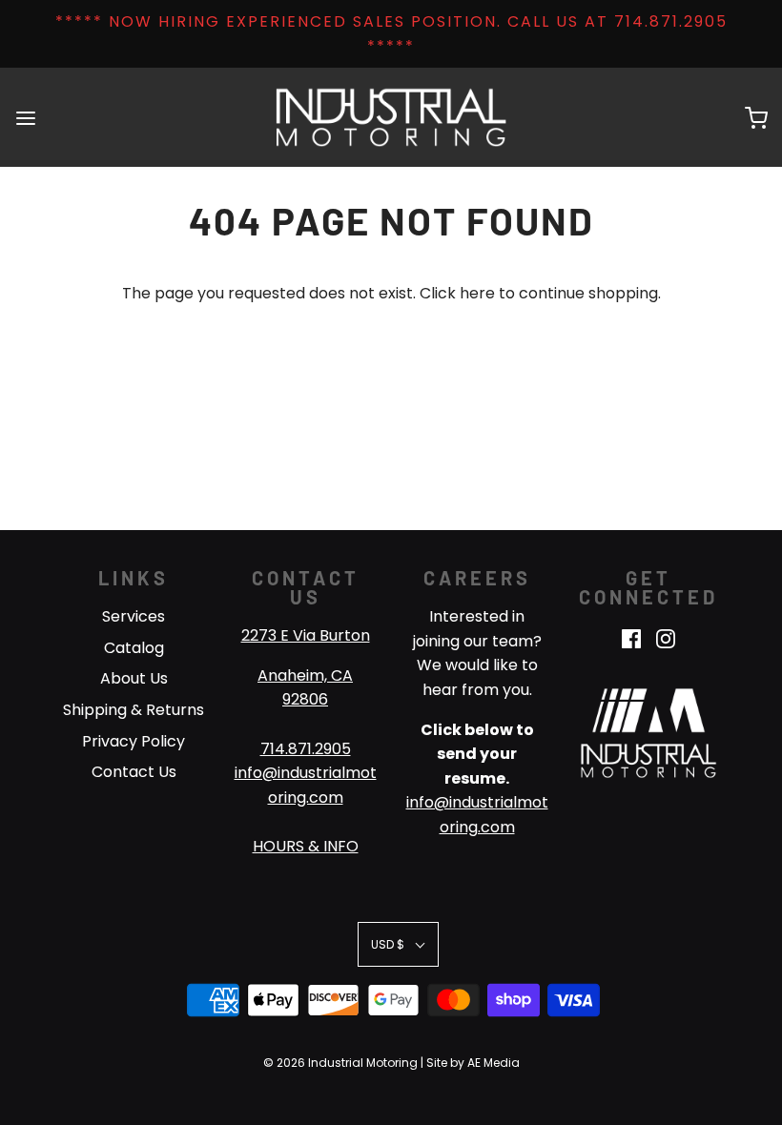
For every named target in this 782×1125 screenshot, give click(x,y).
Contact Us (134, 772)
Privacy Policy (133, 741)
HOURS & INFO (306, 846)
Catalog (134, 648)
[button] (398, 944)
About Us (134, 678)
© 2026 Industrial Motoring (340, 1062)
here (477, 293)
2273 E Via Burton (305, 635)
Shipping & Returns (133, 710)
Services (133, 616)
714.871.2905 (305, 749)
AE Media (493, 1062)
